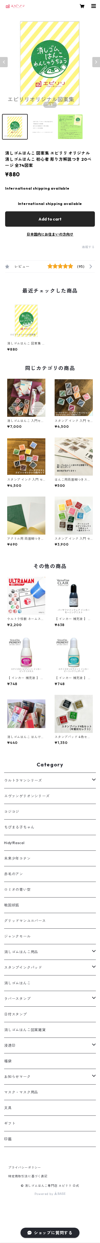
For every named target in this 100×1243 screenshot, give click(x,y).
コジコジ (11, 811)
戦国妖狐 (11, 905)
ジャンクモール (17, 936)
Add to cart (50, 219)
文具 (8, 1108)
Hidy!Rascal (14, 843)
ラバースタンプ (17, 998)
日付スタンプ (15, 1014)
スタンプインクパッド (23, 967)
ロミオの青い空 (17, 889)
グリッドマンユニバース (25, 920)
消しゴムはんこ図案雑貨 (25, 1030)
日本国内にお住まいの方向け (50, 234)
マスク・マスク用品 (21, 1092)
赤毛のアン (13, 874)
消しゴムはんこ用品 (21, 952)
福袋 (8, 1061)
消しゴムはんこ (17, 983)
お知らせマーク (17, 1076)
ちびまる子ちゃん (19, 827)
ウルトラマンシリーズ (23, 780)
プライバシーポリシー (24, 1167)
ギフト (9, 1123)
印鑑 (8, 1139)
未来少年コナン (17, 858)
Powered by (44, 1194)
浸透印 (9, 1045)
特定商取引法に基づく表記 (28, 1176)
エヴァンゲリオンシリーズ (27, 796)
